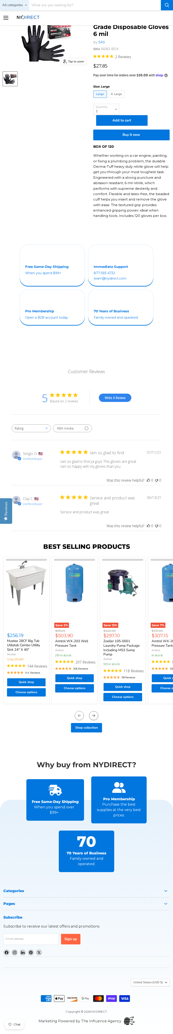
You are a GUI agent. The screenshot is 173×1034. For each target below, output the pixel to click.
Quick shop (26, 682)
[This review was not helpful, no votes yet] (156, 480)
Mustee (11, 654)
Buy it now (131, 134)
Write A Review (115, 398)
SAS (101, 42)
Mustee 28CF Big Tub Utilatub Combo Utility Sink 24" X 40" (23, 645)
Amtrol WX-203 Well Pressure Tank (71, 643)
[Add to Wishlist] (26, 559)
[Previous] (79, 715)
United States (148, 982)
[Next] (93, 715)
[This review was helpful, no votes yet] (148, 480)
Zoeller (107, 659)
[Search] (167, 5)
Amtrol (59, 650)
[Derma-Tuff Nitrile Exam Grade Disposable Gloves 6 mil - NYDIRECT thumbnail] (10, 79)
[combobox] (31, 428)
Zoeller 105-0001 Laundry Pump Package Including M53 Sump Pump (121, 648)
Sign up (70, 939)
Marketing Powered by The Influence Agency (80, 1021)
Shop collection (86, 727)
